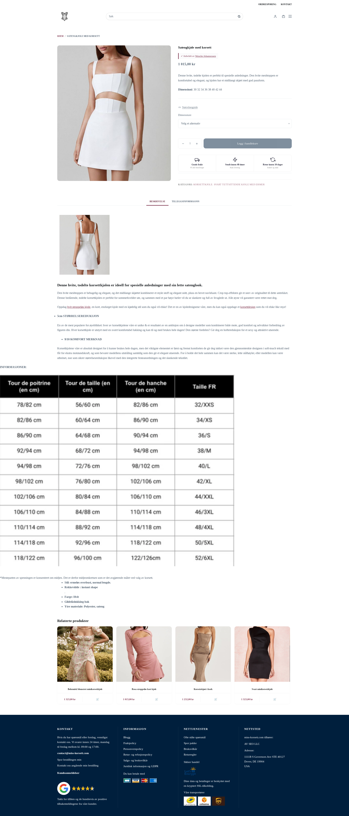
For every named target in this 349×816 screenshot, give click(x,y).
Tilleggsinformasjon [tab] (185, 201)
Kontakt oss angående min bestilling (78, 765)
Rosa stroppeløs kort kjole (144, 689)
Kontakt (286, 4)
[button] (188, 107)
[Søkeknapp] (239, 16)
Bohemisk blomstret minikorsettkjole (85, 689)
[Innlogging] (275, 16)
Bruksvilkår (190, 748)
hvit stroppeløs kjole (78, 306)
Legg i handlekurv (247, 143)
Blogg (126, 737)
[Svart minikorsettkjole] (262, 654)
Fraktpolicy (129, 743)
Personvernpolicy (133, 748)
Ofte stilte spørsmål (195, 737)
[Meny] (290, 16)
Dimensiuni (184, 115)
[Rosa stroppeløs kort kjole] (144, 654)
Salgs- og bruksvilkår (135, 760)
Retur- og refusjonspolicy (137, 754)
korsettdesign (247, 306)
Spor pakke (190, 743)
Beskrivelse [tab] (157, 201)
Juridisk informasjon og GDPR (140, 766)
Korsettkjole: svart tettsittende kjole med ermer (229, 184)
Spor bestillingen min (69, 759)
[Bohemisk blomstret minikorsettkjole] (85, 654)
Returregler (190, 754)
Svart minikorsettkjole (262, 689)
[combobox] (172, 16)
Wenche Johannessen (205, 56)
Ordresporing (267, 4)
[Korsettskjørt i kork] (203, 654)
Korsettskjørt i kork (203, 689)
